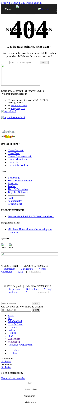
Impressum (9, 268)
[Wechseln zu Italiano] (11, 248)
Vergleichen (14, 341)
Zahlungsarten (15, 201)
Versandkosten (15, 203)
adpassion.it (35, 271)
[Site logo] (25, 13)
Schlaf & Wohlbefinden (20, 180)
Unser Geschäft (16, 150)
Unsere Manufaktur (18, 159)
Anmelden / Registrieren (20, 344)
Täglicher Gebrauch (18, 192)
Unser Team (14, 153)
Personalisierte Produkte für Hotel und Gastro (31, 216)
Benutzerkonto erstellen (13, 378)
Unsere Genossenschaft (20, 156)
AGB (21, 271)
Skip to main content (30, 2)
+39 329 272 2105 (19, 105)
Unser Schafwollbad (18, 165)
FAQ (10, 198)
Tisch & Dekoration (18, 189)
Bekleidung (13, 177)
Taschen (12, 186)
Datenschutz (27, 268)
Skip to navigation (10, 2)
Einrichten (13, 183)
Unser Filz (13, 162)
